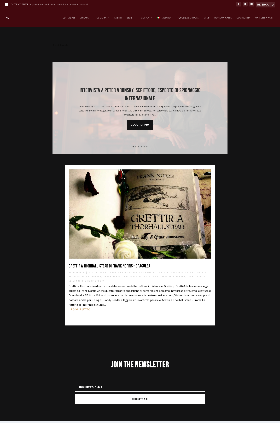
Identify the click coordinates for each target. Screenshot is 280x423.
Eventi (118, 18)
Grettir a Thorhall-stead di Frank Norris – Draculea (109, 266)
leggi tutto (80, 309)
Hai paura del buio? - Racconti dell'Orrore (154, 276)
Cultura (101, 18)
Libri (130, 18)
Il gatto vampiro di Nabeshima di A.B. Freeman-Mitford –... (60, 4)
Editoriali (69, 18)
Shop (207, 18)
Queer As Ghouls (189, 18)
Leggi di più (140, 124)
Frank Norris (113, 276)
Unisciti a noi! (264, 18)
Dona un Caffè (223, 18)
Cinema (84, 18)
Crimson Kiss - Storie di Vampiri (133, 272)
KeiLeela (79, 272)
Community (244, 18)
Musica (145, 18)
